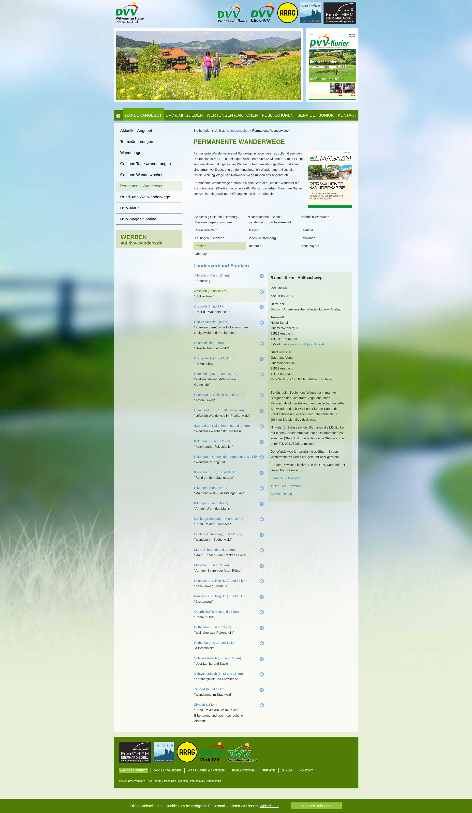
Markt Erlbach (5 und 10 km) (214, 550)
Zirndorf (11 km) (205, 704)
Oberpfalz (254, 246)
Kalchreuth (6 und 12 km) (212, 441)
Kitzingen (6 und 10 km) (211, 503)
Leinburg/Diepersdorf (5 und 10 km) (219, 519)
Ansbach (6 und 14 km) (210, 306)
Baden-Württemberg (262, 238)
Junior (326, 115)
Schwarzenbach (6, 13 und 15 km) (218, 673)
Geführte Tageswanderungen (145, 164)
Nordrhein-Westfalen (314, 217)
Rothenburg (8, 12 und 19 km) (215, 642)
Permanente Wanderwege (143, 186)
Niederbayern (309, 246)
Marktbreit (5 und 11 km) (211, 565)
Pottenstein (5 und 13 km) (212, 627)
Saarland (306, 230)
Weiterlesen (269, 806)
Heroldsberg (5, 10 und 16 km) (215, 374)
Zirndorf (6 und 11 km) (209, 689)
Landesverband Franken (221, 265)
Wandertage (130, 153)
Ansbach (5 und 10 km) (210, 291)
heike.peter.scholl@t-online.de (303, 344)
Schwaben (307, 238)
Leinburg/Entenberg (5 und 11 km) (218, 534)
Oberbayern (203, 254)
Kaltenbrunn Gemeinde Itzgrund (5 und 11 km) (227, 457)
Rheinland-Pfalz (206, 230)
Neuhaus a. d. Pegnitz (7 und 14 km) (220, 581)
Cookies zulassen (316, 806)
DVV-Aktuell (131, 208)
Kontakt (347, 115)
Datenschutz (213, 780)
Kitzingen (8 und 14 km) (211, 488)
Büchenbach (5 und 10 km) (213, 358)
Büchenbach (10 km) (209, 343)
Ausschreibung (281, 494)
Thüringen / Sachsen (209, 238)
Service (306, 115)
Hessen (253, 230)
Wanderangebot (143, 115)
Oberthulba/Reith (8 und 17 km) (216, 612)
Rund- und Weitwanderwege (145, 197)
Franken (200, 246)
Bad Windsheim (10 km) (211, 322)
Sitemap (183, 780)
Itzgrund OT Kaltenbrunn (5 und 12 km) (222, 426)
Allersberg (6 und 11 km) (211, 275)
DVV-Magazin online (138, 219)
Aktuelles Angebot (136, 130)
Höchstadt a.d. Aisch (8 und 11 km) (219, 395)
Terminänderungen (136, 141)
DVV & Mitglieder (184, 115)
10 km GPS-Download (286, 486)
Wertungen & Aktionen (232, 115)
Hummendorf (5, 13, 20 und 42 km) (219, 410)
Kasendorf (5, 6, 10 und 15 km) (216, 472)
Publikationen (278, 115)
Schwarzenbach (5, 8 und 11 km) (217, 658)
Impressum (197, 780)
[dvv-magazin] (332, 65)
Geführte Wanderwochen (141, 175)
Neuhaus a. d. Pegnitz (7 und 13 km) (220, 596)
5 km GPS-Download (285, 478)
